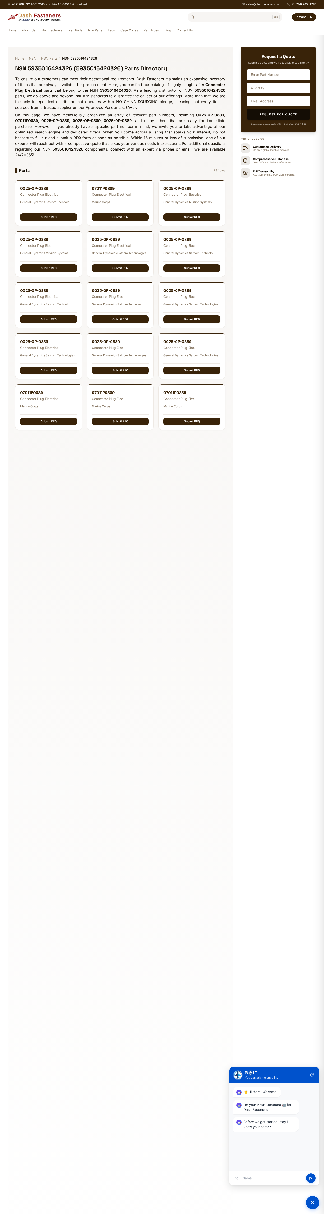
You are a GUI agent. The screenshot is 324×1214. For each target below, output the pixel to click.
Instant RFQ (304, 17)
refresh (312, 1075)
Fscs (111, 30)
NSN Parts (49, 58)
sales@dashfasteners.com (264, 4)
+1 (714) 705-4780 (304, 4)
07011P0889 (103, 188)
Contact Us (185, 30)
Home (12, 30)
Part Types (151, 30)
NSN (32, 58)
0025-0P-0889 (34, 188)
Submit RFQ (49, 217)
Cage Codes (129, 30)
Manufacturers (52, 30)
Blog (168, 30)
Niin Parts (95, 30)
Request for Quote (278, 114)
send (311, 1178)
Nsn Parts (75, 30)
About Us (29, 30)
